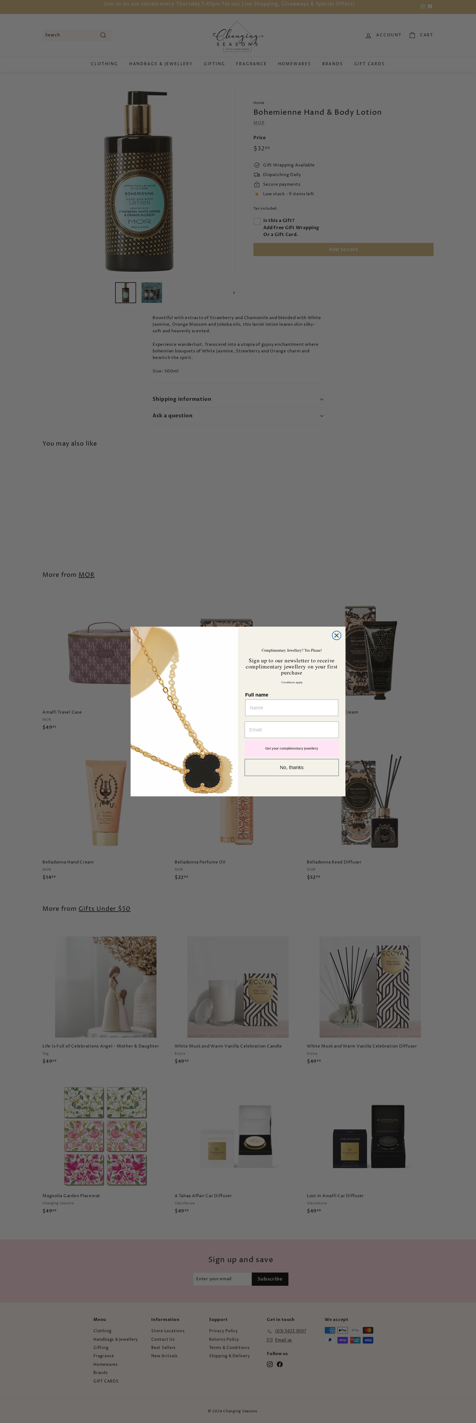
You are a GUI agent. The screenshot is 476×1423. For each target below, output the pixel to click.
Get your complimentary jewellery (291, 748)
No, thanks (292, 767)
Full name (256, 695)
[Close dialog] (336, 635)
